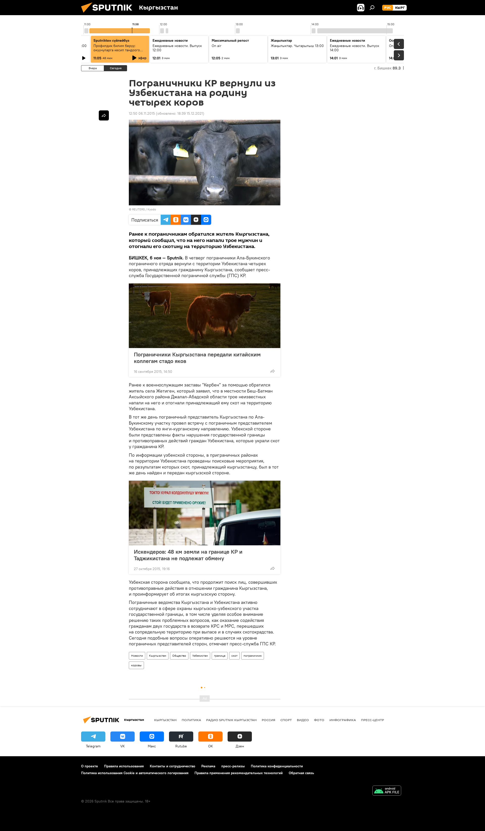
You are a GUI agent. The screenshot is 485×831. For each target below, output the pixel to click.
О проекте (89, 766)
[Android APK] (387, 791)
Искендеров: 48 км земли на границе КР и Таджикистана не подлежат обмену (188, 554)
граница (219, 655)
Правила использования (124, 766)
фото (319, 720)
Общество (179, 655)
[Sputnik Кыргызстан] (108, 14)
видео (303, 720)
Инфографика (342, 720)
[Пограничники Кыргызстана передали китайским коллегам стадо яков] (204, 315)
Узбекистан (200, 655)
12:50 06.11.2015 (142, 113)
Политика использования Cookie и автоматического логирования (134, 773)
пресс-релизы (233, 766)
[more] (273, 371)
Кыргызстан (157, 655)
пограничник (253, 655)
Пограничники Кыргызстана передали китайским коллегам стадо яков (197, 357)
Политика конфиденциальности (277, 766)
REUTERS (138, 209)
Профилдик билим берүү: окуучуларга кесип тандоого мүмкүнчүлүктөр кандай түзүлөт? (116, 52)
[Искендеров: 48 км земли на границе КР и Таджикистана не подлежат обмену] (204, 513)
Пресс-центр (372, 720)
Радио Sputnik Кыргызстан (231, 720)
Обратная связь (301, 773)
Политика (191, 720)
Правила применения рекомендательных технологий (239, 773)
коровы (136, 665)
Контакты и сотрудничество (172, 766)
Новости (137, 655)
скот (234, 655)
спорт (286, 720)
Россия (268, 720)
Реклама (208, 766)
